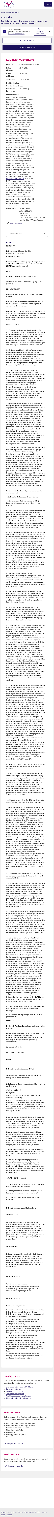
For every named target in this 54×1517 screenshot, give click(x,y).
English (3, 1512)
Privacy (15, 1512)
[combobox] (27, 233)
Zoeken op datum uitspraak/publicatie (20, 1387)
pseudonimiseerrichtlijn (16, 34)
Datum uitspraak (9, 69)
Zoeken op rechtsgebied (15, 1394)
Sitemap (9, 1512)
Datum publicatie (10, 75)
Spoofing (37, 1512)
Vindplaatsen (11, 209)
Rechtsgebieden (12, 83)
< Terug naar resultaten (27, 47)
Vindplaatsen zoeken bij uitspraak (18, 1396)
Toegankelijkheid (29, 1512)
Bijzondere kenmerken (10, 90)
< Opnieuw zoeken (27, 41)
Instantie (9, 64)
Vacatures (44, 1512)
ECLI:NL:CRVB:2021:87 (15, 179)
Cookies (20, 1512)
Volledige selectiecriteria (14, 1443)
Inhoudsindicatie (12, 95)
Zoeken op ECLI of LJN (14, 1391)
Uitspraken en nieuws (13, 12)
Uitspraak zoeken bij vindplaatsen (18, 1398)
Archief (3, 1514)
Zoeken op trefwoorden (14, 1389)
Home (3, 12)
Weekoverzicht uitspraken (14, 1466)
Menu (48, 4)
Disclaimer (9, 1514)
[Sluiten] (49, 31)
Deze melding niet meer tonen (40, 31)
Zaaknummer (11, 79)
